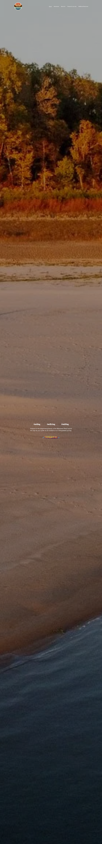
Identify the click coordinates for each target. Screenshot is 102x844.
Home (50, 6)
